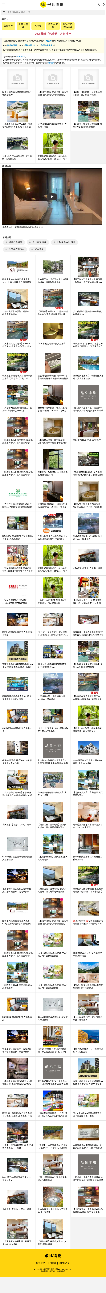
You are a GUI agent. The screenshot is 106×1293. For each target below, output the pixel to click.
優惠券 (3, 19)
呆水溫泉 (39, 249)
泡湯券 (38, 26)
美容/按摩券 (53, 26)
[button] (104, 4)
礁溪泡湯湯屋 (15, 242)
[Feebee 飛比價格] (51, 4)
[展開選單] (3, 5)
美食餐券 (8, 26)
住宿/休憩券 (23, 26)
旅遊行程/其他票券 (68, 26)
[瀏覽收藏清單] (99, 4)
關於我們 (40, 1263)
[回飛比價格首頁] (53, 1256)
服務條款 (51, 1263)
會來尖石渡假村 (16, 249)
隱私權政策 (64, 1263)
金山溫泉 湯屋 (39, 242)
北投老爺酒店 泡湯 (66, 242)
